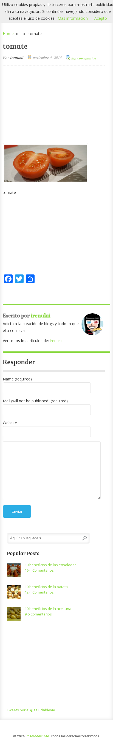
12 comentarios (27, 592)
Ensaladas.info (37, 736)
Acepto (100, 18)
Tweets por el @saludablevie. (31, 709)
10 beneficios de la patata (46, 586)
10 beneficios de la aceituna (48, 608)
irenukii (16, 57)
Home (8, 33)
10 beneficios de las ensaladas (51, 564)
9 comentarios (27, 614)
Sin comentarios (83, 58)
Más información (73, 18)
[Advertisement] (54, 104)
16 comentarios (27, 570)
